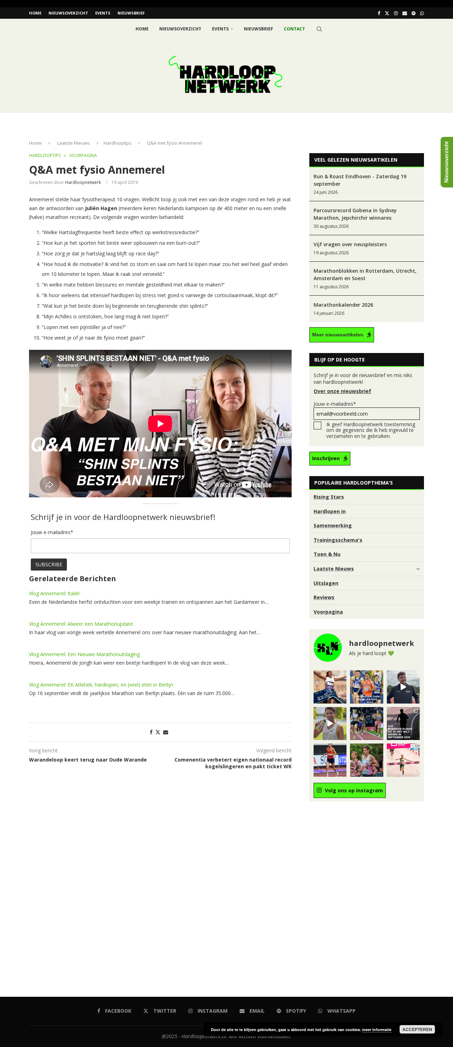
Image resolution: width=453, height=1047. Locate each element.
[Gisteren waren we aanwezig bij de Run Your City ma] (330, 723)
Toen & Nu (327, 554)
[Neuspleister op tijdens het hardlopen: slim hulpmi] (366, 686)
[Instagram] (396, 13)
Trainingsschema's (338, 540)
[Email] (404, 13)
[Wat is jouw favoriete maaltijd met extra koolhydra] (403, 686)
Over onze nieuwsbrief (342, 391)
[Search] (319, 29)
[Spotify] (413, 13)
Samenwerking (333, 525)
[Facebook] (379, 13)
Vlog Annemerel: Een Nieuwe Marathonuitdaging (84, 654)
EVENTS (102, 13)
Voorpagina (328, 611)
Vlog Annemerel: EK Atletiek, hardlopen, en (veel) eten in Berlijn (101, 684)
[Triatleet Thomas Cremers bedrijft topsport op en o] (366, 760)
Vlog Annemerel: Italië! (54, 593)
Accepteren (417, 1029)
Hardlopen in (330, 511)
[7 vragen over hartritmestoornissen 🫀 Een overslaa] (330, 760)
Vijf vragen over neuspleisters (350, 244)
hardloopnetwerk (83, 182)
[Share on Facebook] (151, 732)
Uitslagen (326, 583)
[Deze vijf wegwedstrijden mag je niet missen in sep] (403, 723)
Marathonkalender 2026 (343, 304)
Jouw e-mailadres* (335, 403)
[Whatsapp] (422, 13)
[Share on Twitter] (157, 732)
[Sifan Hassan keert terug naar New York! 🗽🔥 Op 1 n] (403, 760)
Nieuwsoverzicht (68, 13)
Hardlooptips (118, 143)
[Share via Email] (165, 732)
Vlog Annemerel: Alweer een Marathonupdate (81, 623)
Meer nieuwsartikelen (337, 334)
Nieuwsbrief (131, 13)
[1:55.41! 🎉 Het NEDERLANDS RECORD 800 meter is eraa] (366, 723)
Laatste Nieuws (73, 143)
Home (35, 13)
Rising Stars (329, 496)
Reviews (324, 597)
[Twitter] (387, 13)
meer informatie (376, 1029)
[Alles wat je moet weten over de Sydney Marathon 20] (330, 686)
